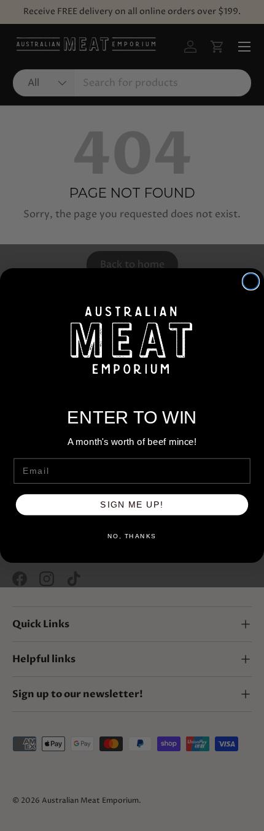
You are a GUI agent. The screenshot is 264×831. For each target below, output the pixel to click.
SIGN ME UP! (131, 504)
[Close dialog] (251, 282)
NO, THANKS (132, 536)
